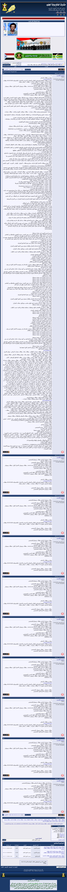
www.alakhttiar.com (47, 400)
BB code (61, 833)
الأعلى (2, 867)
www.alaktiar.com (47, 350)
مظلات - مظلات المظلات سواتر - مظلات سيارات (27, 819)
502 (13, 69)
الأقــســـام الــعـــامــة (50, 63)
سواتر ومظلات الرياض (47, 820)
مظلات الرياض (13, 819)
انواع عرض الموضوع (7, 71)
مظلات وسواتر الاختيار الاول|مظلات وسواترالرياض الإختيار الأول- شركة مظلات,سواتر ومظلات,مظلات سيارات (54, 848)
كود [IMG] (62, 836)
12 (18, 69)
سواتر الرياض (55, 820)
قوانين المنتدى (61, 839)
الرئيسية (10, 867)
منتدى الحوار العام (44, 63)
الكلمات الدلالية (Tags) (60, 817)
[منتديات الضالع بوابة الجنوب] (3, 877)
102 (15, 69)
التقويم (15, 66)
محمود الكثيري (60, 75)
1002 (10, 69)
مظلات (62, 819)
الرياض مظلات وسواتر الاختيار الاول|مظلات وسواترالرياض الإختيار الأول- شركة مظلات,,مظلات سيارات (54, 852)
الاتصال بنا (15, 867)
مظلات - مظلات (57, 819)
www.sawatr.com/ (47, 79)
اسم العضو (19, 63)
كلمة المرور (18, 64)
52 (16, 69)
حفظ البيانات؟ (6, 63)
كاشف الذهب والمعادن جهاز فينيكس (54, 823)
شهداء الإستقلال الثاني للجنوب (34, 21)
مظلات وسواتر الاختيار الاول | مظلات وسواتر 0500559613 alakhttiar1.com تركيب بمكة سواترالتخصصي (26, 823)
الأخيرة (6, 69)
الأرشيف (6, 867)
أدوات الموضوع (14, 71)
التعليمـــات (46, 66)
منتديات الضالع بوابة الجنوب (59, 63)
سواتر (59, 820)
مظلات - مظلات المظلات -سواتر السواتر (45, 819)
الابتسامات (62, 835)
